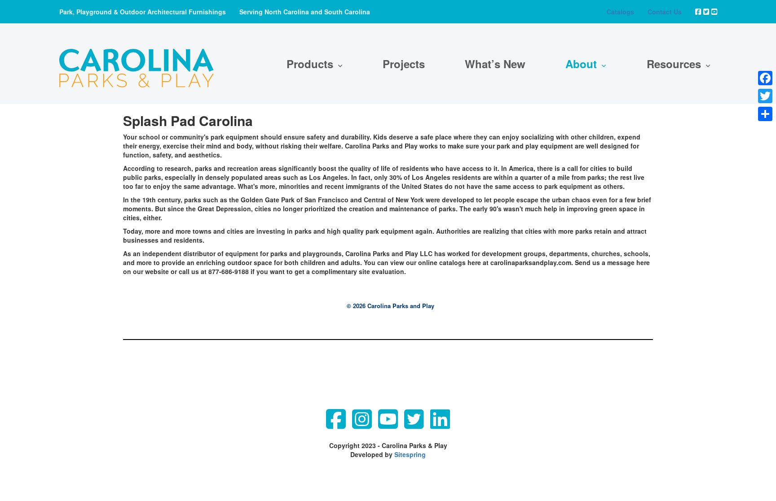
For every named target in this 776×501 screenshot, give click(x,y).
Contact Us (665, 11)
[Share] (765, 114)
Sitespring (410, 454)
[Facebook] (765, 78)
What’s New (495, 63)
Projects (404, 63)
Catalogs (620, 11)
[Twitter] (765, 96)
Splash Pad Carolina (188, 120)
